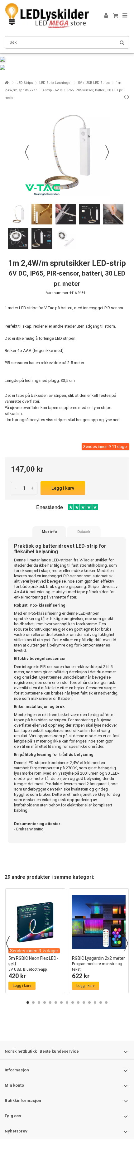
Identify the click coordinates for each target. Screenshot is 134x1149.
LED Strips (25, 83)
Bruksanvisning (30, 829)
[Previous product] (124, 97)
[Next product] (128, 97)
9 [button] (72, 1002)
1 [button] (27, 1002)
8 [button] (67, 1002)
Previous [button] (7, 943)
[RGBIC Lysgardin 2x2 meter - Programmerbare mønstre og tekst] (99, 922)
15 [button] (106, 1002)
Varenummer (57, 293)
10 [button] (78, 1002)
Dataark (83, 532)
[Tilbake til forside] (6, 83)
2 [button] (33, 1002)
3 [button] (39, 1002)
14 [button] (100, 1002)
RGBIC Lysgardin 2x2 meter (98, 964)
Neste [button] (107, 152)
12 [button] (89, 1002)
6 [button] (56, 1002)
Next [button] (126, 943)
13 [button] (95, 1002)
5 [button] (50, 1002)
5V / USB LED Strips (94, 83)
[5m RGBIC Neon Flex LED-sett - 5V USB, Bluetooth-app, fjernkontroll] (35, 922)
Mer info (49, 532)
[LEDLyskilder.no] (47, 15)
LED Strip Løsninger (55, 83)
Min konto (14, 1085)
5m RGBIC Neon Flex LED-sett (33, 966)
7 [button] (61, 1002)
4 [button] (44, 1002)
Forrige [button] (26, 152)
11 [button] (84, 1002)
